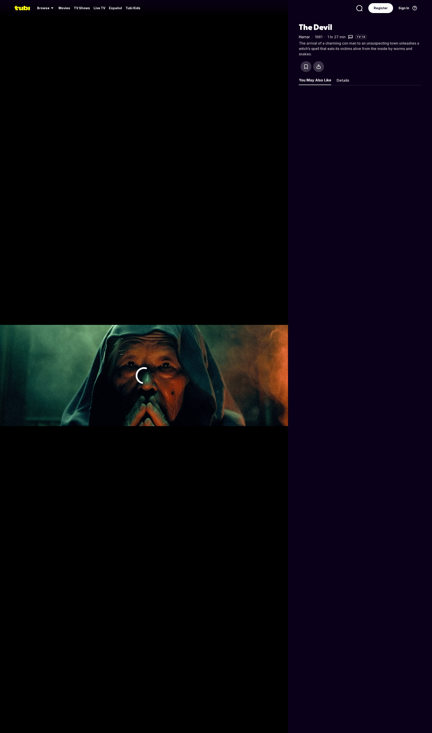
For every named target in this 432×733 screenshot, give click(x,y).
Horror (304, 37)
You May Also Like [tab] (315, 80)
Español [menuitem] (115, 8)
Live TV (99, 8)
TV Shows (82, 8)
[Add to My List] (306, 66)
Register (381, 8)
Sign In (403, 8)
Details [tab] (343, 80)
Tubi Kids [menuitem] (133, 8)
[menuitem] (46, 8)
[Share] (318, 66)
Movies (64, 8)
